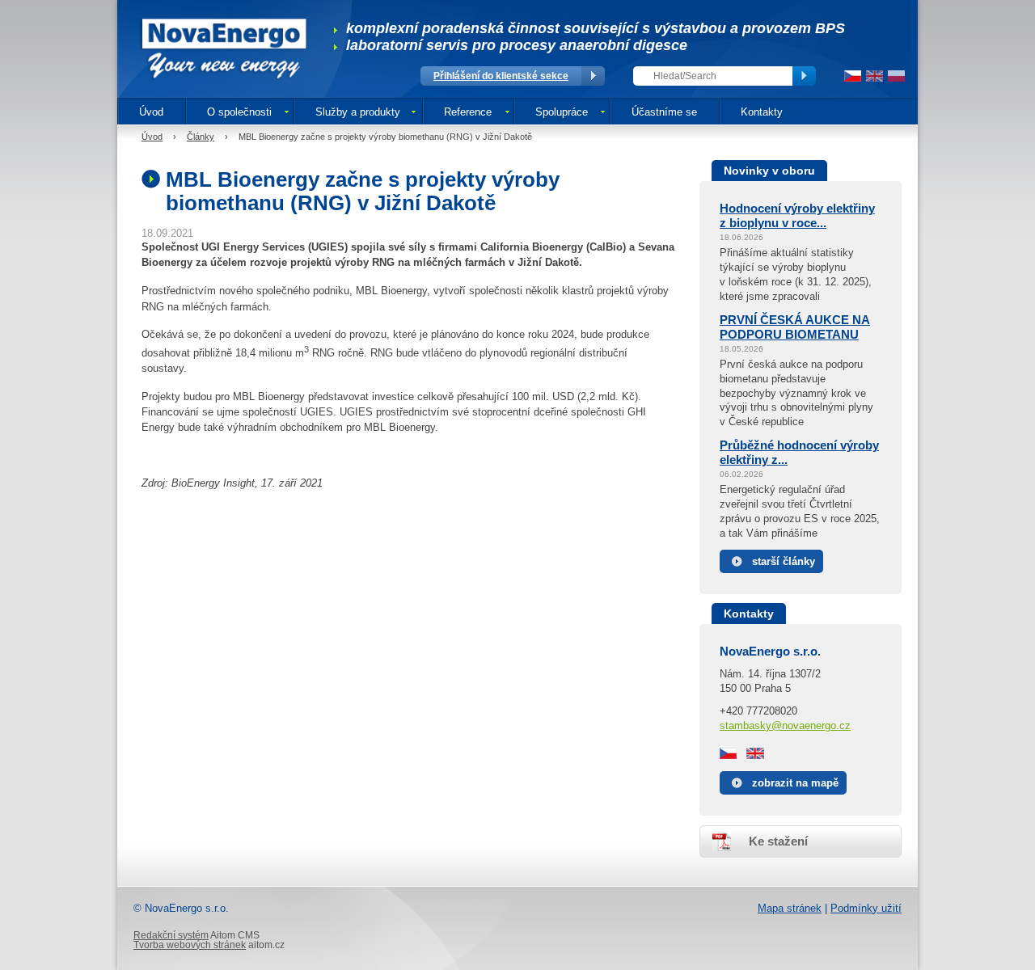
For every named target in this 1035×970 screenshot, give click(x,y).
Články (200, 136)
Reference (468, 112)
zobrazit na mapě (795, 783)
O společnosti (239, 112)
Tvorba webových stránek (189, 945)
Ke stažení (778, 841)
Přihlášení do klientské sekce (500, 76)
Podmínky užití (866, 908)
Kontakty (762, 112)
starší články (783, 561)
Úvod (151, 112)
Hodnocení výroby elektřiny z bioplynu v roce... (797, 215)
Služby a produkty (357, 112)
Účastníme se (664, 112)
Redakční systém (171, 935)
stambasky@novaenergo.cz (785, 725)
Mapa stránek (790, 908)
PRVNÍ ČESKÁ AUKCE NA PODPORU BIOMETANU (795, 327)
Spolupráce (561, 112)
